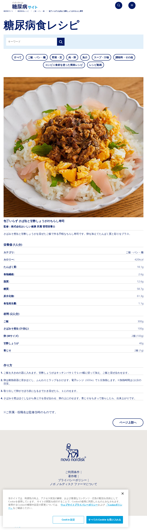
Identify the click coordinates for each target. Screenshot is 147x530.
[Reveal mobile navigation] (132, 5)
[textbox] (14, 41)
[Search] (118, 5)
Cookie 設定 (68, 519)
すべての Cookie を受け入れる (104, 519)
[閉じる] (123, 493)
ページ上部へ (128, 422)
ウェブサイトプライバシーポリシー (79, 504)
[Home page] (24, 5)
